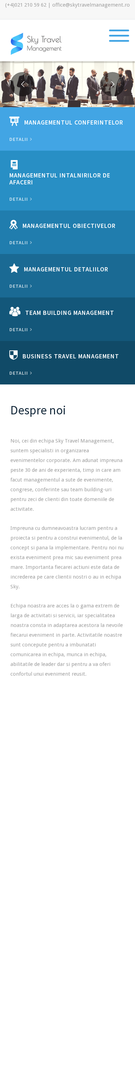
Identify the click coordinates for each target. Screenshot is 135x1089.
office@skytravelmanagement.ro (91, 5)
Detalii (19, 139)
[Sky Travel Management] (36, 43)
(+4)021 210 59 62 (25, 5)
